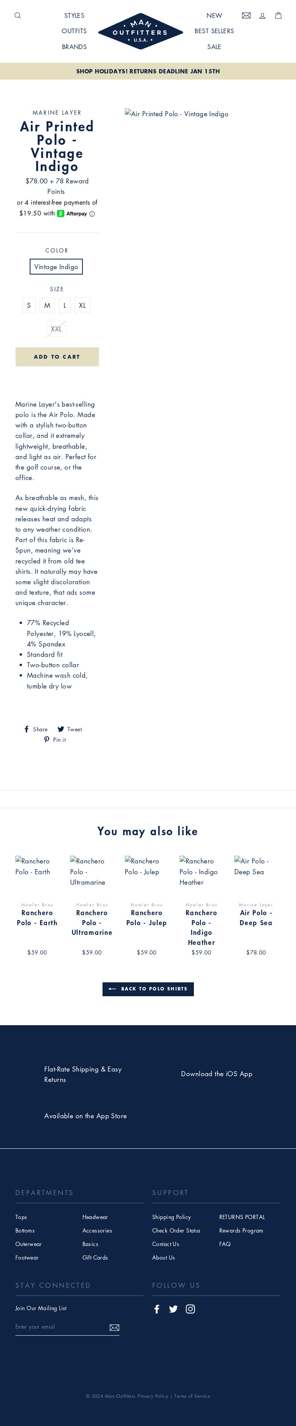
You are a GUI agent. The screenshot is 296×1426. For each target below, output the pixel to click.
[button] (57, 378)
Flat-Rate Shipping (71, 1069)
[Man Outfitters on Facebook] (156, 1308)
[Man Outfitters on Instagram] (190, 1308)
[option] (148, 71)
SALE (214, 46)
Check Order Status (176, 1230)
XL (82, 305)
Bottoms (25, 1230)
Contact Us (165, 1244)
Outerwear (28, 1244)
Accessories (97, 1230)
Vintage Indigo (56, 266)
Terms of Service (192, 1396)
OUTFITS (74, 31)
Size (57, 289)
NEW (214, 15)
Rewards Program (241, 1230)
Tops (21, 1217)
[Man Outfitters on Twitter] (173, 1308)
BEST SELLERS (214, 31)
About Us (163, 1257)
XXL (56, 328)
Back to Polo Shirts (153, 988)
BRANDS (74, 46)
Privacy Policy (153, 1396)
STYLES (74, 15)
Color (57, 250)
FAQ (225, 1244)
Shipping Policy (171, 1217)
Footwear (27, 1257)
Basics (90, 1244)
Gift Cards (95, 1257)
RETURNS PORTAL (242, 1217)
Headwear (95, 1217)
